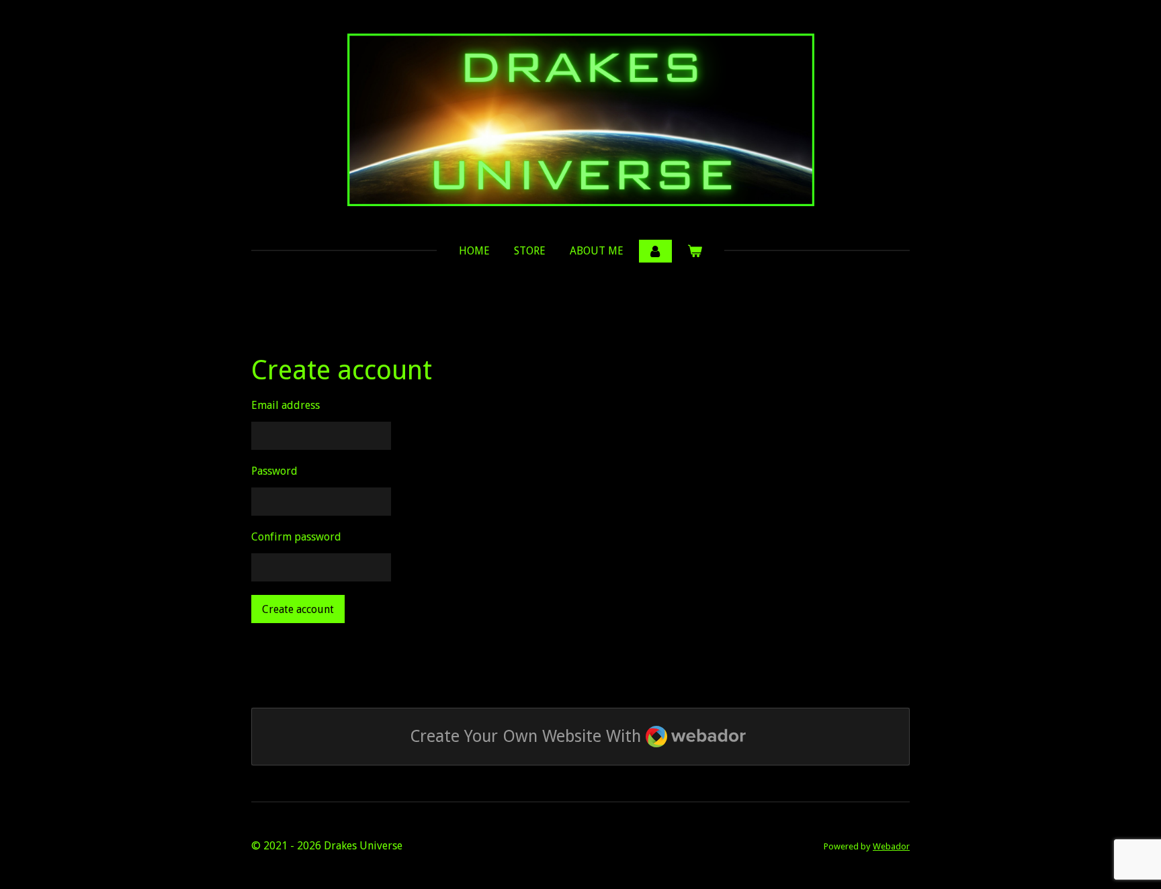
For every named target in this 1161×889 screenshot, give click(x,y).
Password (274, 471)
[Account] (655, 251)
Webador (891, 846)
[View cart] (695, 251)
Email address (285, 405)
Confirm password (296, 536)
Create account (298, 609)
